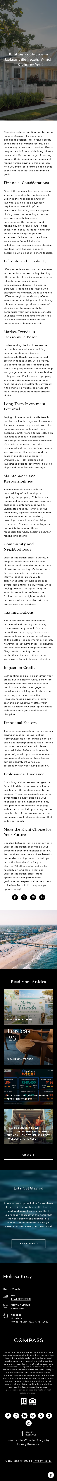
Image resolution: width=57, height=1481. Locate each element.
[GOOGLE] (49, 1416)
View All (28, 1155)
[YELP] (41, 1416)
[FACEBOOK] (8, 1416)
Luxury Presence (28, 1444)
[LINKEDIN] (24, 1416)
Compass (45, 1355)
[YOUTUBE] (33, 1416)
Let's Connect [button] (28, 1243)
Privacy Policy (42, 1460)
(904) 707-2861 (17, 1308)
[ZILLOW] (29, 1423)
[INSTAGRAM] (16, 1416)
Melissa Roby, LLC (18, 885)
